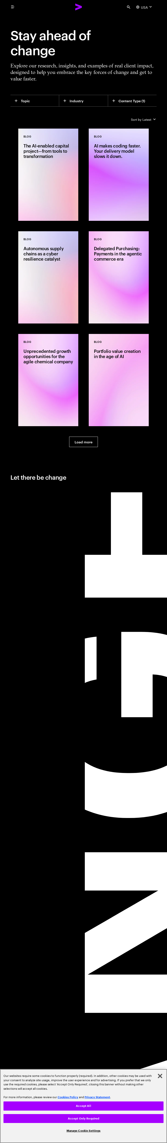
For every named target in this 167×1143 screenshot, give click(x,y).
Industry (76, 100)
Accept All (83, 1105)
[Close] (160, 1076)
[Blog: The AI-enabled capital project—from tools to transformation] (48, 175)
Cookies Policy (68, 1097)
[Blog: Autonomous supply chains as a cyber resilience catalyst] (48, 277)
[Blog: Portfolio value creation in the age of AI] (119, 380)
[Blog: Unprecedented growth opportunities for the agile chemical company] (48, 380)
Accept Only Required (83, 1118)
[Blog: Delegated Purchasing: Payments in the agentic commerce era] (119, 277)
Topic (25, 100)
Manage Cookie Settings (84, 1130)
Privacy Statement (97, 1097)
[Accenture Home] (78, 7)
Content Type (132, 100)
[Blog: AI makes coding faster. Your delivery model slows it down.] (119, 175)
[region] (83, 1106)
